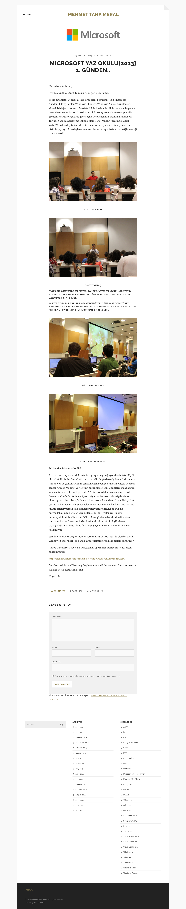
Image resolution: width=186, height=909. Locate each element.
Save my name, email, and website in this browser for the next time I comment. (87, 676)
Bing (125, 732)
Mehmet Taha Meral (93, 14)
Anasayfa (29, 890)
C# (124, 737)
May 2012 (79, 805)
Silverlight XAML (130, 821)
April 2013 (80, 774)
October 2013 (81, 748)
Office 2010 (127, 800)
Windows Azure (129, 868)
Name (55, 647)
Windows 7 (127, 857)
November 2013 (82, 742)
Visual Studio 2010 (131, 836)
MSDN (126, 789)
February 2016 (81, 737)
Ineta (125, 763)
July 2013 (79, 758)
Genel (125, 748)
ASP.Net (126, 727)
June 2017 (80, 727)
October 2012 (81, 789)
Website (56, 662)
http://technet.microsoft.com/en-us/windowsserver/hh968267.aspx (87, 559)
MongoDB (127, 784)
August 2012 (81, 795)
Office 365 (127, 810)
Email (98, 647)
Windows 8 (128, 862)
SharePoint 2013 (130, 815)
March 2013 (80, 779)
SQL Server (128, 831)
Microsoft (127, 769)
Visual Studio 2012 (130, 842)
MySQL (126, 795)
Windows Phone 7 (130, 873)
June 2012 (80, 800)
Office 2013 (127, 805)
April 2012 (80, 810)
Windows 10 (128, 852)
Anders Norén (39, 902)
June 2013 (80, 763)
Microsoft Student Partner (134, 774)
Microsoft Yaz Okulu (131, 779)
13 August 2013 (84, 55)
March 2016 (80, 732)
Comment (58, 617)
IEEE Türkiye (128, 758)
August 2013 (81, 753)
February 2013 (81, 784)
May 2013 (79, 769)
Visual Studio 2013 (130, 847)
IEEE (125, 753)
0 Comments (104, 55)
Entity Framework (130, 742)
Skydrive (126, 826)
